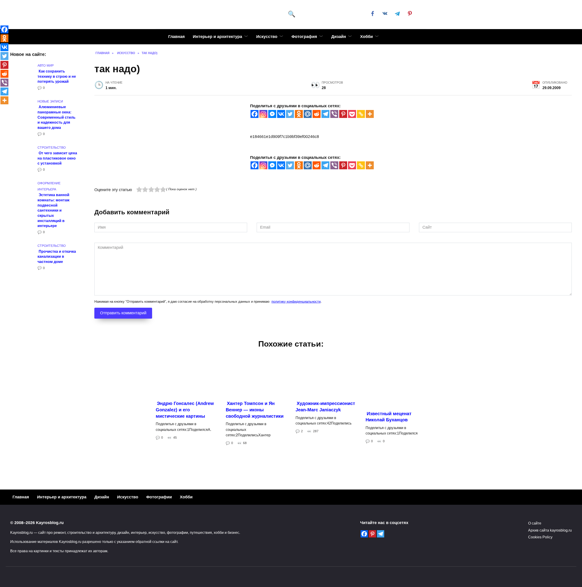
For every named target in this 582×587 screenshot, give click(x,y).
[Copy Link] (361, 114)
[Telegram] (325, 114)
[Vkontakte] (281, 114)
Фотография (304, 36)
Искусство (266, 36)
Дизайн (338, 36)
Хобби (366, 36)
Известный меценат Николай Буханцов (388, 480)
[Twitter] (290, 114)
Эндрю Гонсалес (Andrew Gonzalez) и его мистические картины (185, 473)
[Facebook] (254, 114)
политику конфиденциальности (296, 365)
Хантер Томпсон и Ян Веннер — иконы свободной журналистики (254, 473)
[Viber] (334, 114)
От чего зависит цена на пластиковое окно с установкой (57, 158)
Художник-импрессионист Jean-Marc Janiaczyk (325, 470)
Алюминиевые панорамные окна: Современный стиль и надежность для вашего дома (56, 117)
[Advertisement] (230, 218)
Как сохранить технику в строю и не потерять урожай (57, 76)
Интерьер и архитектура (217, 36)
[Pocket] (352, 114)
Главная (176, 36)
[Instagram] (263, 114)
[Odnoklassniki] (299, 114)
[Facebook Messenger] (272, 114)
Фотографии (159, 560)
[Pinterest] (343, 114)
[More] (370, 114)
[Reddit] (317, 114)
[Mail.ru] (308, 114)
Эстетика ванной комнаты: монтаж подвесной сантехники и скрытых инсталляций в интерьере (53, 210)
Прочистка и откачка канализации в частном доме (57, 256)
